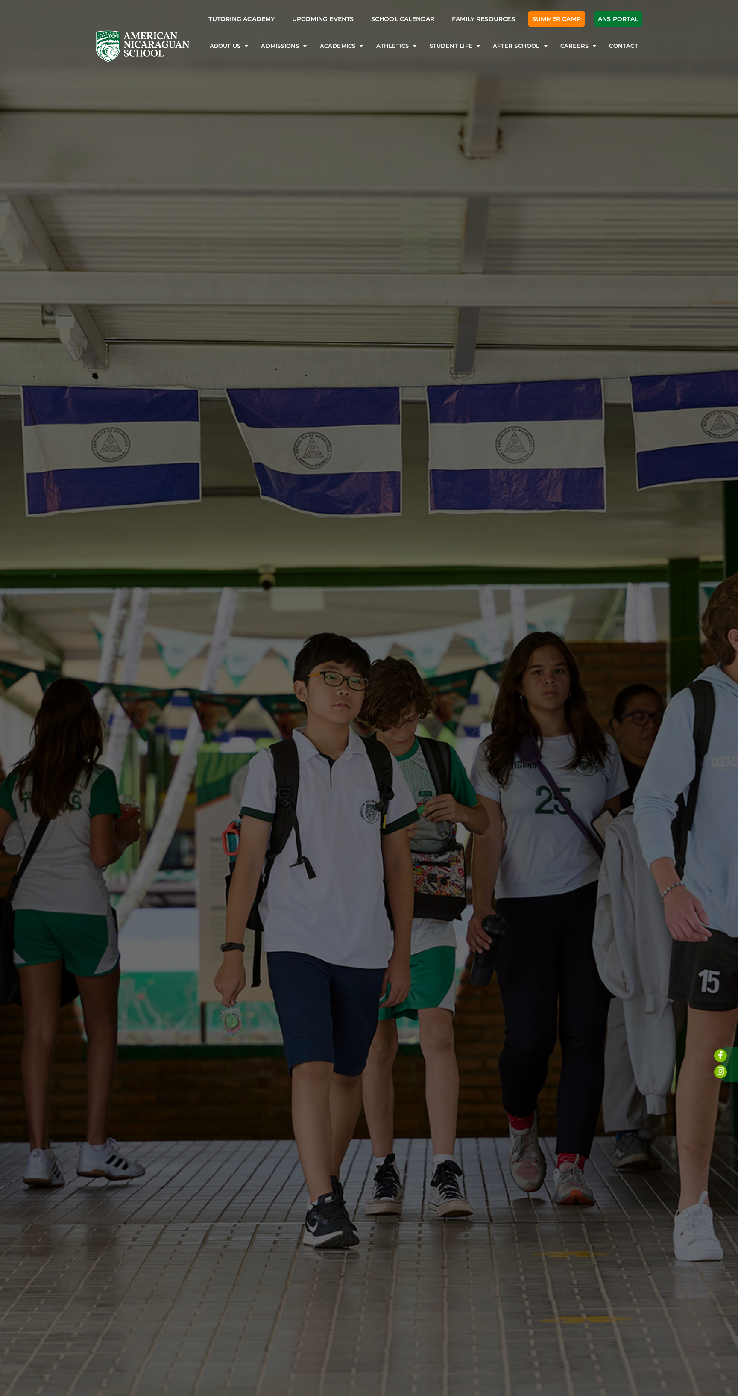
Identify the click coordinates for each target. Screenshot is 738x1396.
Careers (574, 46)
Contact (623, 46)
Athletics (392, 46)
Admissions (280, 46)
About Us (225, 46)
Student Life (451, 46)
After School (516, 46)
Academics (338, 46)
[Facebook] (720, 1055)
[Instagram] (720, 1071)
